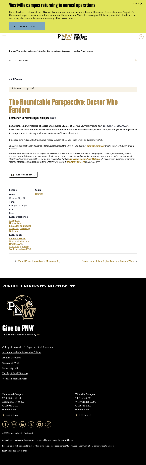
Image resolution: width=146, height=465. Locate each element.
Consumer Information (24, 440)
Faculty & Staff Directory (15, 373)
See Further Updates (24, 26)
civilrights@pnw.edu (96, 145)
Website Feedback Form (14, 378)
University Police (11, 368)
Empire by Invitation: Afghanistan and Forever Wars (108, 261)
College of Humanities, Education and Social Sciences (20, 224)
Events (41, 51)
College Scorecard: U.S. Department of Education (27, 347)
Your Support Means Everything (19, 334)
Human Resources (11, 357)
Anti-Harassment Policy (63, 440)
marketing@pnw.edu (105, 446)
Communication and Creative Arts (19, 242)
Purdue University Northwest (22, 51)
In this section (19, 60)
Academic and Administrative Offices (21, 352)
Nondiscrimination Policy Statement (85, 159)
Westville (85, 415)
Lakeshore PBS (23, 249)
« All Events (15, 79)
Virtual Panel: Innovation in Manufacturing (39, 261)
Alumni (12, 238)
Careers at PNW (10, 363)
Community (15, 246)
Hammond (12, 415)
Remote (39, 193)
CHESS (21, 238)
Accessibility (7, 440)
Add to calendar (24, 174)
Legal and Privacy (43, 440)
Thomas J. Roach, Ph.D (114, 125)
